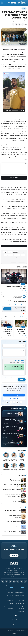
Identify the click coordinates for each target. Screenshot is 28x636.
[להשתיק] (7, 110)
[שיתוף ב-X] (19, 24)
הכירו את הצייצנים (9, 589)
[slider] (15, 110)
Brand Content (14, 624)
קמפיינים (24, 8)
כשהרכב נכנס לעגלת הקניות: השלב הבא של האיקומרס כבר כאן (12, 479)
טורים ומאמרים (10, 600)
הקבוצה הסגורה (13, 398)
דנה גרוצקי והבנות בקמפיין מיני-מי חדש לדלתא (21, 331)
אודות (22, 589)
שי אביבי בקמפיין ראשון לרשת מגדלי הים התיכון (7, 331)
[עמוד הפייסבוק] (25, 581)
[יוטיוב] (7, 402)
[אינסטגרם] (20, 402)
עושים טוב (11, 603)
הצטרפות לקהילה (20, 603)
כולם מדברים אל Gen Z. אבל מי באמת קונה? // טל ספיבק (12, 485)
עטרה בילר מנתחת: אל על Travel (13, 521)
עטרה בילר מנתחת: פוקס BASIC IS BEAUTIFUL (13, 516)
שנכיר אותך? (10, 592)
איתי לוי (9, 252)
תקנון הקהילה (21, 611)
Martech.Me (10, 608)
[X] (14, 402)
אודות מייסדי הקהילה (19, 592)
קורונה (5, 255)
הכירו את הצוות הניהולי (19, 595)
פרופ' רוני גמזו (17, 255)
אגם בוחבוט (15, 252)
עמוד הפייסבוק (13, 395)
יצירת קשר (21, 608)
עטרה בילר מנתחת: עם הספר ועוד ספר (12, 527)
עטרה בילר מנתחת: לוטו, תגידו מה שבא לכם (12, 532)
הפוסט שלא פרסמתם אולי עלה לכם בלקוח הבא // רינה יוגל (12, 490)
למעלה (14, 633)
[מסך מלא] (5, 110)
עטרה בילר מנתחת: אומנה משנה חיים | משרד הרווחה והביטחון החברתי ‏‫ (12, 511)
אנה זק (5, 252)
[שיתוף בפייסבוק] (22, 24)
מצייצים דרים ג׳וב (14, 622)
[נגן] (23, 110)
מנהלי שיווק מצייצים (14, 2)
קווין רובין (10, 255)
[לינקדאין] (17, 402)
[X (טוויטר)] (10, 581)
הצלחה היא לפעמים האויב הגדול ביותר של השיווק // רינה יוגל (12, 500)
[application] (14, 92)
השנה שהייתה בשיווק (8, 606)
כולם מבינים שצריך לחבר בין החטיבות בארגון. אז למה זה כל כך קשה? (13, 495)
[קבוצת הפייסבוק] (21, 581)
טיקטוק (23, 255)
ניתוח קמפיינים (10, 598)
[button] (14, 92)
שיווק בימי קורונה (14, 619)
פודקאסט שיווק (10, 595)
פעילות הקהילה (20, 598)
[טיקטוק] (10, 402)
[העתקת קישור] (13, 24)
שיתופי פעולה (21, 600)
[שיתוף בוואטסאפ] (16, 24)
